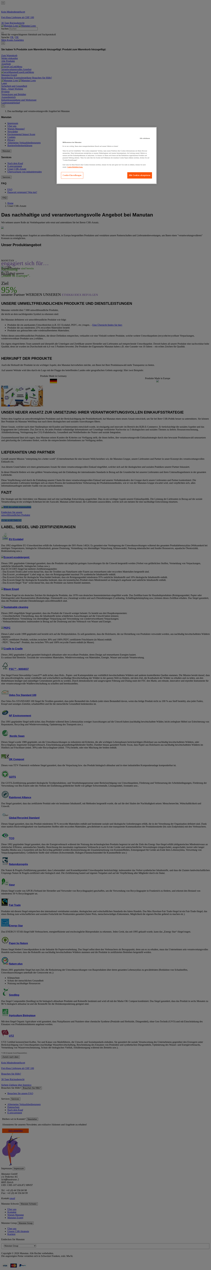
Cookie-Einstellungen (72, 175)
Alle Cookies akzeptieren (139, 175)
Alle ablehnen (145, 138)
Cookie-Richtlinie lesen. (75, 167)
